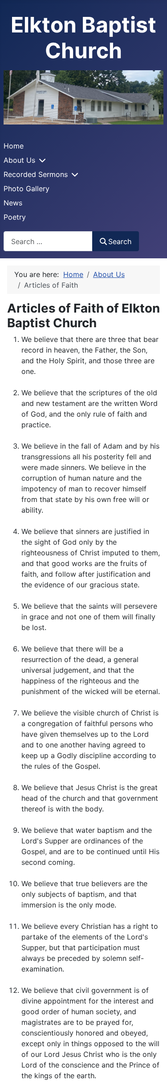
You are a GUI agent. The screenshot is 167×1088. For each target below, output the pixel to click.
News (13, 202)
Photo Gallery (26, 188)
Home (14, 145)
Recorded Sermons (36, 174)
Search (119, 241)
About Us (19, 160)
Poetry (15, 217)
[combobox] (48, 241)
